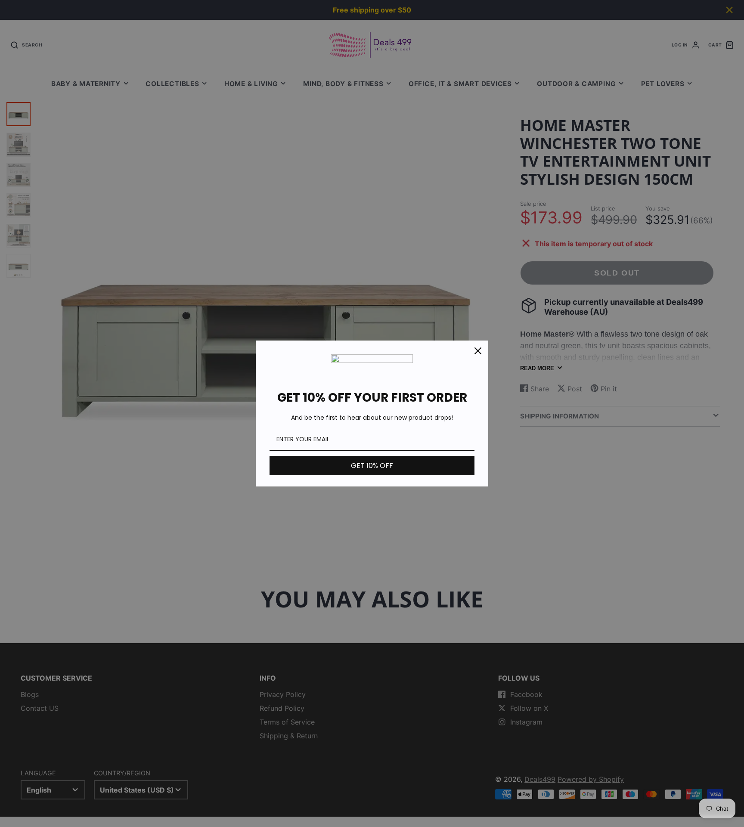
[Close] (478, 351)
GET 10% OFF (372, 466)
